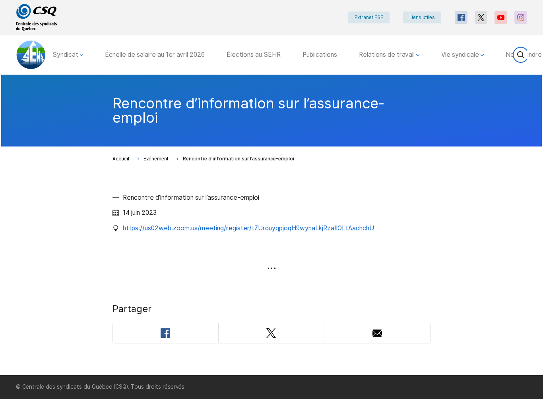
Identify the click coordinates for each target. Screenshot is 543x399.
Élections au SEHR (254, 54)
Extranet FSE (369, 17)
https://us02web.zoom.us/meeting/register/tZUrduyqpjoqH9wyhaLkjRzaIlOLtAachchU (248, 228)
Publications (320, 54)
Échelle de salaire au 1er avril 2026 (155, 54)
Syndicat (66, 54)
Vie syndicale (461, 54)
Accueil (120, 159)
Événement (156, 159)
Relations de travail (387, 54)
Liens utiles (422, 17)
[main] (271, 225)
